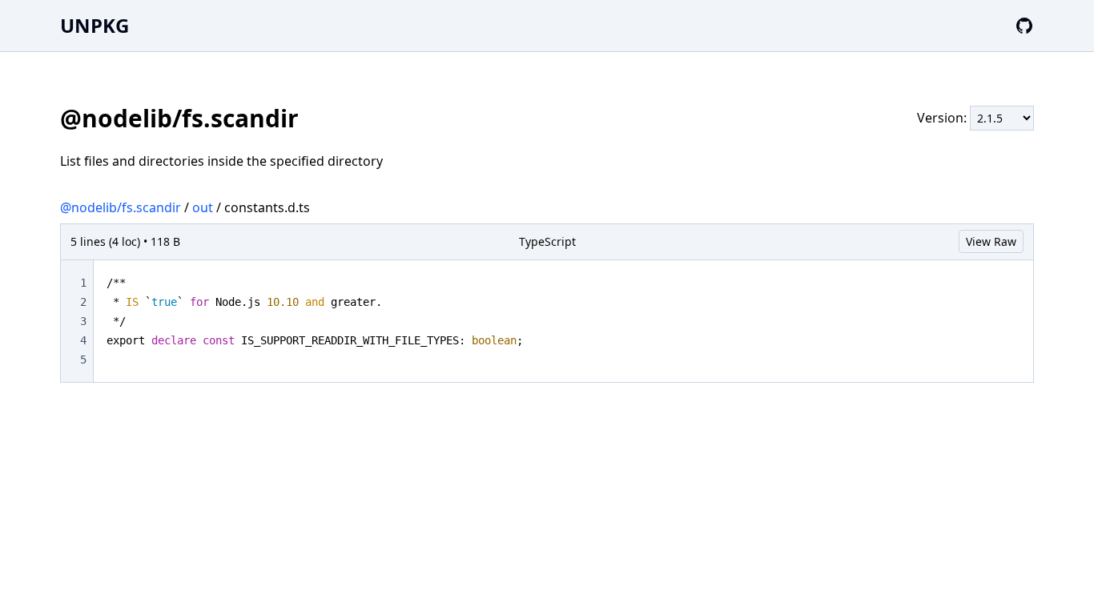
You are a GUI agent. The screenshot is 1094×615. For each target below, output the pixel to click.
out (202, 207)
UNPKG (94, 25)
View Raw (991, 241)
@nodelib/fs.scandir (120, 207)
